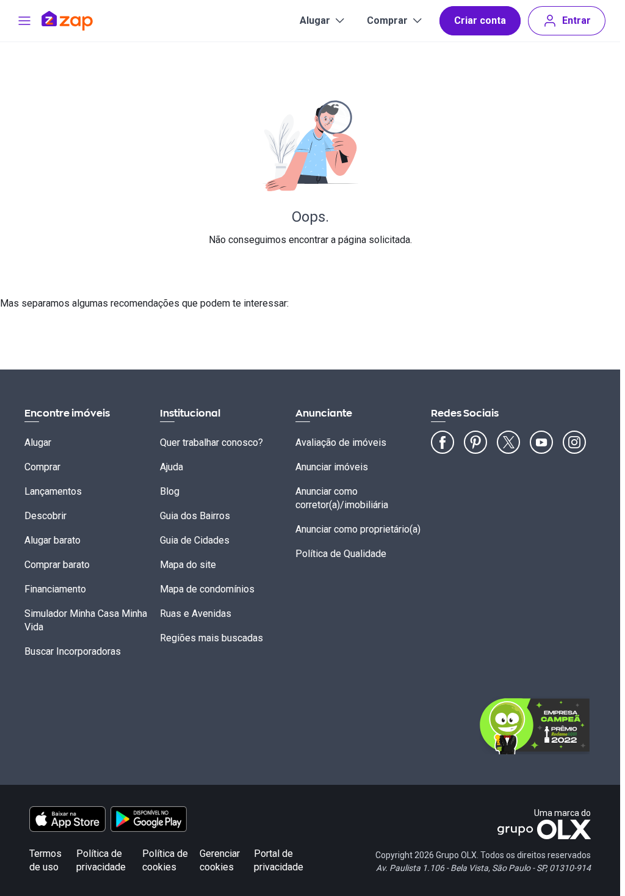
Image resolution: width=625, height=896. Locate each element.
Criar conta (480, 20)
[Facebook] (442, 442)
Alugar (315, 20)
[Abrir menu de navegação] (24, 20)
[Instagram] (574, 442)
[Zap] (85, 21)
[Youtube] (541, 442)
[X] (508, 442)
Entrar (576, 20)
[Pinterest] (475, 442)
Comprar (387, 20)
